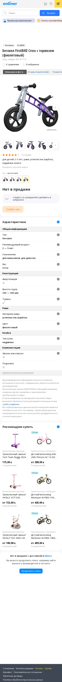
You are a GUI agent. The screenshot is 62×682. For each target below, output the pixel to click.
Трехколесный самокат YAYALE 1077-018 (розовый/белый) (14, 496)
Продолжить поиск (31, 571)
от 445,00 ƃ (37, 502)
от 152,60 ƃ (8, 502)
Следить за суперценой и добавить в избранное (32, 198)
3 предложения (38, 546)
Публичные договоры (13, 676)
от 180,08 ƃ (8, 543)
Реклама (39, 668)
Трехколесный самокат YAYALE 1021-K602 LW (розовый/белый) (14, 536)
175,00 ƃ (7, 462)
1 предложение (9, 465)
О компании (8, 668)
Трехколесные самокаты (13, 451)
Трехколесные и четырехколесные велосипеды (44, 451)
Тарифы (48, 668)
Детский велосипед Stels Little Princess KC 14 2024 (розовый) (43, 456)
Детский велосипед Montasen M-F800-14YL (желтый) (43, 496)
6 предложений (9, 506)
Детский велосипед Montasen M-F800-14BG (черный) (43, 536)
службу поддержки (10, 404)
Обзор (35, 432)
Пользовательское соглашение (28, 672)
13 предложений (38, 506)
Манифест (7, 672)
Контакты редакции (24, 668)
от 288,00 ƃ (37, 462)
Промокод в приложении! (19, 20)
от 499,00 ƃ (37, 543)
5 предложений (38, 465)
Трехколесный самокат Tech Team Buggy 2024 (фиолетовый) (14, 456)
